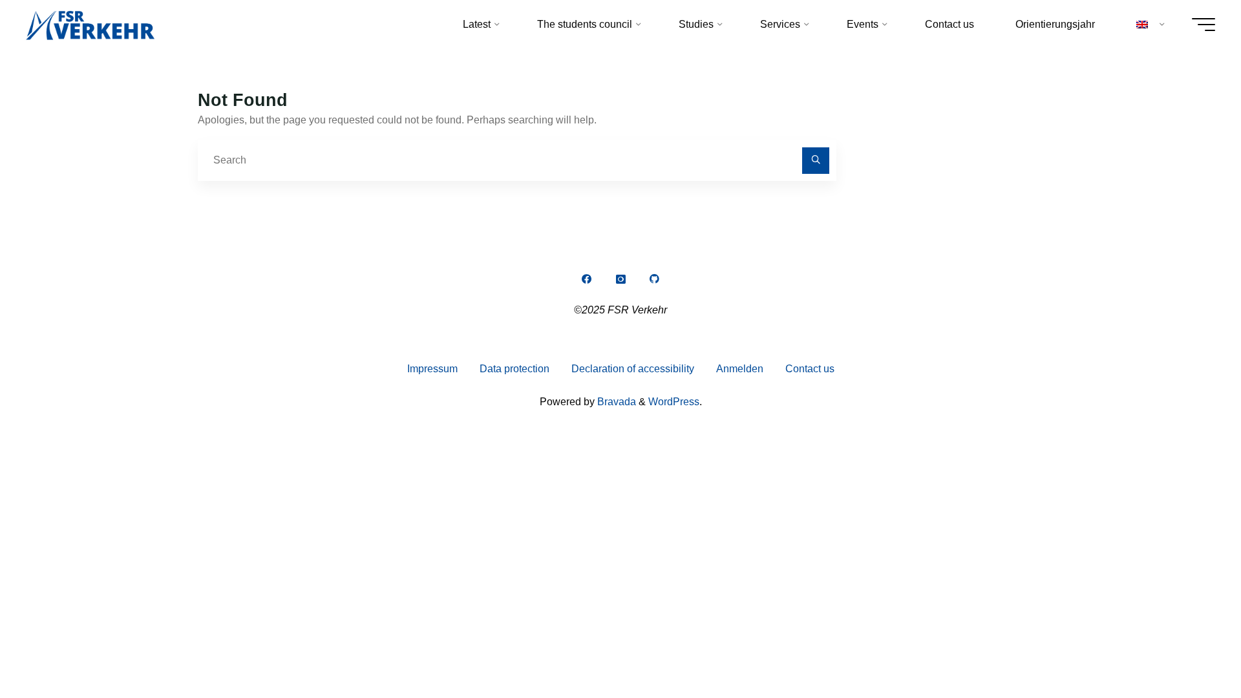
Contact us (809, 368)
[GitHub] (654, 279)
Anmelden (739, 368)
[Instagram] (620, 279)
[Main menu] (1203, 24)
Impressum (432, 368)
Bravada (615, 401)
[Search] (815, 160)
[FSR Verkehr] (90, 24)
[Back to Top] (1190, 647)
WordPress (673, 401)
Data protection (514, 368)
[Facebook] (586, 279)
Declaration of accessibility (632, 368)
